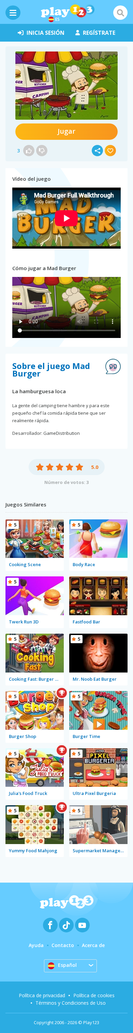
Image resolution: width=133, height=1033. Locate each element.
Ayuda (36, 945)
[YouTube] (82, 925)
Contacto (62, 945)
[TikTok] (66, 925)
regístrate (99, 32)
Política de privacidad (42, 995)
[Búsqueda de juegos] (120, 12)
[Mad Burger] (66, 85)
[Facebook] (50, 925)
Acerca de (93, 945)
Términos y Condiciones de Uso (70, 1003)
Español (67, 965)
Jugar (66, 131)
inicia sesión (45, 32)
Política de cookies (94, 995)
